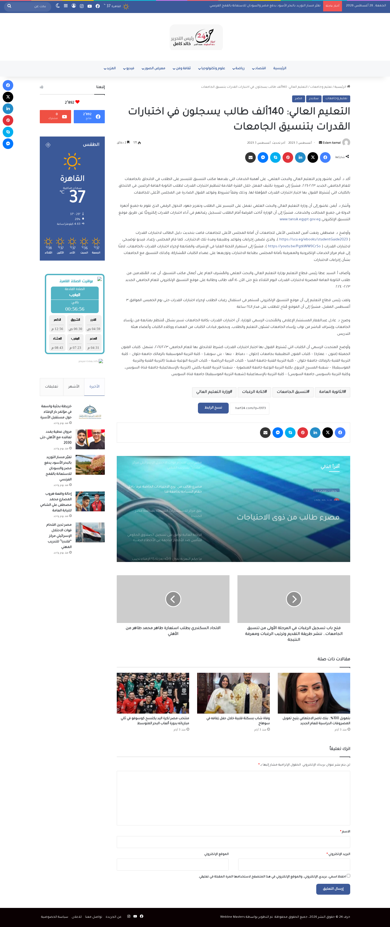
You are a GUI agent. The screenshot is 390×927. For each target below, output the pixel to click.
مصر (298, 98)
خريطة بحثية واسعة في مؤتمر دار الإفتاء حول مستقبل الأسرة (56, 412)
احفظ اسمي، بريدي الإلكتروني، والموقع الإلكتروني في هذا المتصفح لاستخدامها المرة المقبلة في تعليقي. (272, 877)
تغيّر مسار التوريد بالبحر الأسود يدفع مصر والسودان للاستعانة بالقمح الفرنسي (265, 6)
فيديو (130, 69)
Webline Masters (232, 917)
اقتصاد (260, 69)
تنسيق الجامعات (292, 392)
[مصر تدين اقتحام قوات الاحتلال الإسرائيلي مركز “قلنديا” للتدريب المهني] (90, 532)
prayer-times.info (88, 362)
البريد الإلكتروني (338, 854)
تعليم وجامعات (321, 87)
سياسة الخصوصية (54, 917)
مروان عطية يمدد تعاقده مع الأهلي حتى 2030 (56, 437)
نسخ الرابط (213, 408)
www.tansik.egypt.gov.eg (300, 220)
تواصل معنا (93, 917)
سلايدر (314, 98)
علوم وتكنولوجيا (213, 69)
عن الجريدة (114, 917)
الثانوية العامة (331, 392)
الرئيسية (280, 69)
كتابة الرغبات (253, 392)
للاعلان (77, 917)
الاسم (345, 832)
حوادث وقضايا (326, 488)
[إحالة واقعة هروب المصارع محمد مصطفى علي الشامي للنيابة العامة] (90, 501)
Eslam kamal (332, 143)
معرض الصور (155, 69)
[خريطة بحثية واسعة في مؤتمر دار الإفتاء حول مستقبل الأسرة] (90, 414)
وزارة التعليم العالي (213, 392)
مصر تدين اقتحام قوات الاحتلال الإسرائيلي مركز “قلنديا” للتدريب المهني (59, 536)
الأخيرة (94, 387)
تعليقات (51, 387)
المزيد (111, 69)
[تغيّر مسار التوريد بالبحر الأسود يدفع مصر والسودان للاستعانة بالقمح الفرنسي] (90, 465)
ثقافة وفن (183, 69)
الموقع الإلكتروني (216, 854)
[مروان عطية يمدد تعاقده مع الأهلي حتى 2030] (90, 439)
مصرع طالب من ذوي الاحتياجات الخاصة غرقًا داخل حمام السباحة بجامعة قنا (287, 512)
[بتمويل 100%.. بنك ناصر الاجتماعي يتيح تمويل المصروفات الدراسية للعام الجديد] (314, 693)
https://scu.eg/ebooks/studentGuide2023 (313, 240)
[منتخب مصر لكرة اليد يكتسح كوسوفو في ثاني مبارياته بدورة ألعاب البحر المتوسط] (153, 693)
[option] (233, 509)
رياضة (240, 69)
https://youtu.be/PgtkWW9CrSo (294, 247)
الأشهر (73, 387)
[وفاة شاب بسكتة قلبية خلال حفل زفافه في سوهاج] (233, 693)
